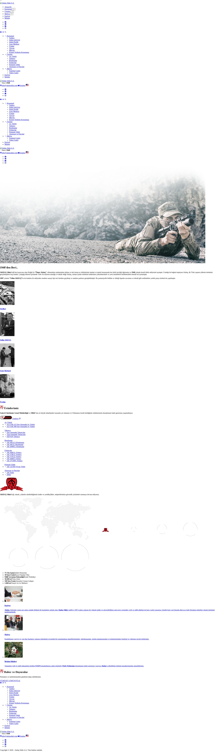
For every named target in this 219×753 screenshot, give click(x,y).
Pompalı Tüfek (14, 65)
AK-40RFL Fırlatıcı (13, 459)
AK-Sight (10, 473)
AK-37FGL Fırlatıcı (13, 457)
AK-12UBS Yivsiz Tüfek (15, 467)
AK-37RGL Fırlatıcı (13, 455)
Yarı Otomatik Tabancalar (15, 432)
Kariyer (7, 16)
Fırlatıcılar (12, 63)
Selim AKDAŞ (14, 40)
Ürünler (8, 11)
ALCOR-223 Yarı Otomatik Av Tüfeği (20, 424)
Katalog (22, 85)
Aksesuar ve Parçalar (16, 67)
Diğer (8, 475)
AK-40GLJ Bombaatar (14, 445)
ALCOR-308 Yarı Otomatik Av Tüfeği (20, 427)
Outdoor (15, 419)
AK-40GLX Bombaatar (15, 442)
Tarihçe (11, 38)
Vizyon (11, 48)
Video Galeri (13, 73)
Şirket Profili (13, 42)
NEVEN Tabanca (13, 437)
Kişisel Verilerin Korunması (19, 52)
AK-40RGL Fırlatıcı (13, 453)
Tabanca (12, 58)
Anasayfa (8, 7)
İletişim (7, 18)
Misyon (12, 50)
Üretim (11, 46)
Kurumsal (8, 9)
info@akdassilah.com (9, 85)
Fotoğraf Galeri (14, 71)
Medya (7, 14)
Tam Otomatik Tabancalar (16, 435)
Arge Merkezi (14, 44)
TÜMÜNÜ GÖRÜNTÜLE (10, 681)
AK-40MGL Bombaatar (15, 447)
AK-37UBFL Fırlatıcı (14, 461)
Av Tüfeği (13, 56)
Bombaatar (13, 61)
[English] (27, 85)
